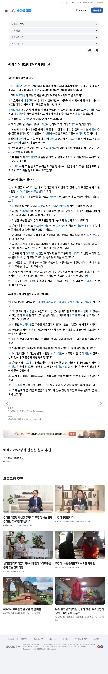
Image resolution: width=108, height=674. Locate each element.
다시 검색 (7, 461)
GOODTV (75, 2)
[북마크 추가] (96, 50)
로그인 (64, 2)
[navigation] (6, 10)
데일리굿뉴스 (87, 2)
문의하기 (100, 2)
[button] (54, 24)
